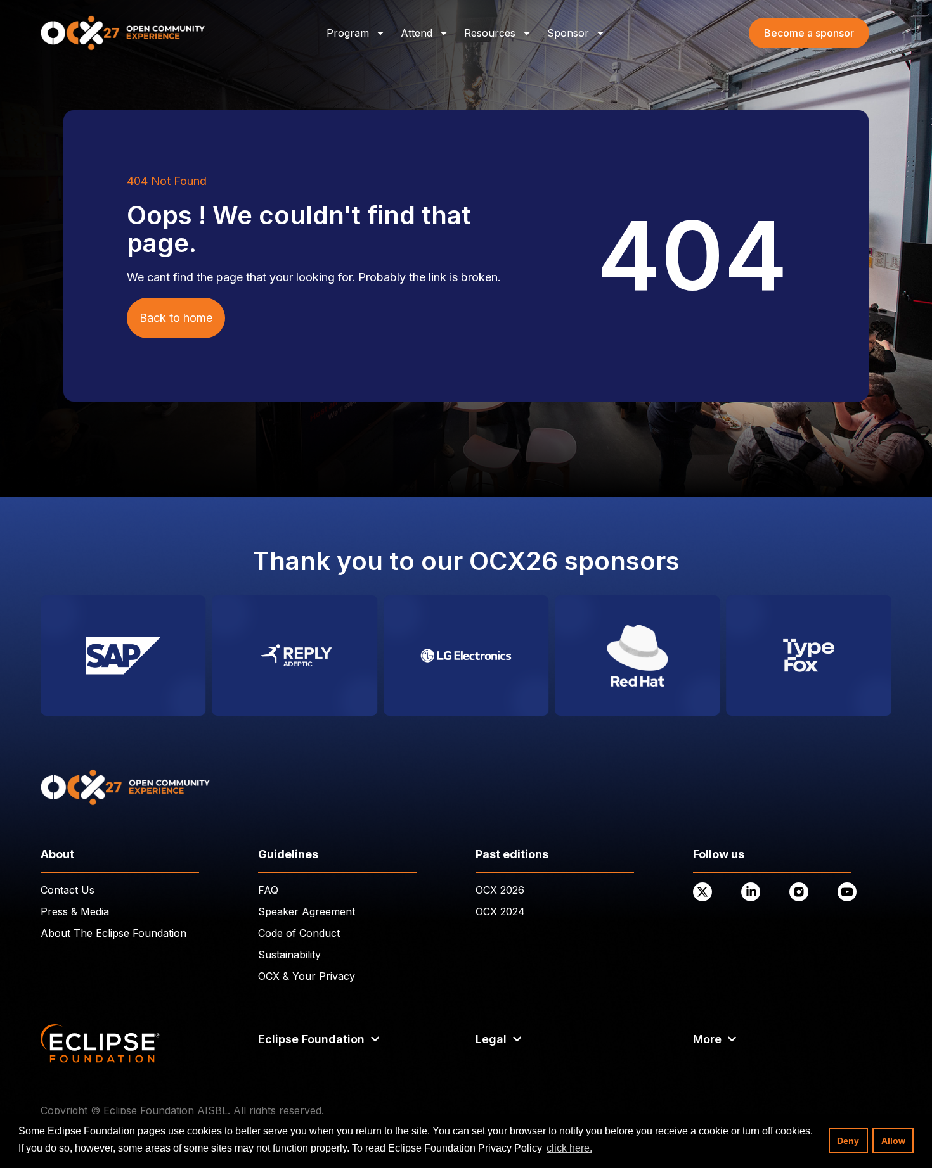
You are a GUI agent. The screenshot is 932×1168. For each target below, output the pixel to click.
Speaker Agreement (306, 911)
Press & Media (75, 911)
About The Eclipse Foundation (113, 933)
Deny (848, 1141)
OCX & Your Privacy (306, 976)
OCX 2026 (500, 890)
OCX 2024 (500, 911)
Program (348, 33)
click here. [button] (569, 1148)
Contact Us (67, 890)
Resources (489, 33)
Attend (416, 33)
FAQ (268, 890)
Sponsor (568, 33)
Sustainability (289, 954)
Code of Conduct (299, 933)
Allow (893, 1141)
